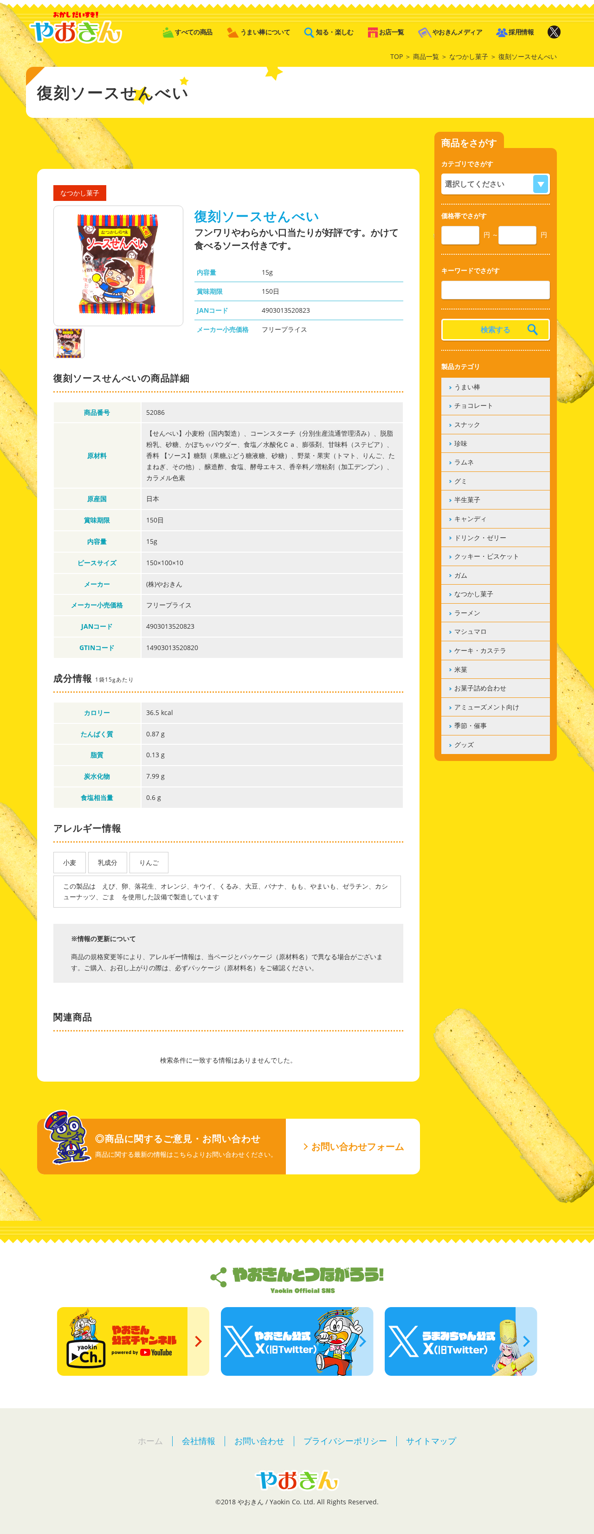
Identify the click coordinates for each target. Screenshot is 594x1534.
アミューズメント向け (486, 707)
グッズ (464, 744)
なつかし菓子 (468, 56)
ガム (460, 575)
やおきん (75, 28)
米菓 (460, 669)
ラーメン (467, 612)
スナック (467, 424)
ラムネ (464, 462)
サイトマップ (431, 1440)
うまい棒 (467, 386)
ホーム (150, 1440)
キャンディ (470, 518)
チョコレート (473, 405)
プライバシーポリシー (345, 1440)
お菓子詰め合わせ (480, 687)
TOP (396, 56)
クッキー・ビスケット (486, 556)
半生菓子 (467, 499)
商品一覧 (426, 56)
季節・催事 (470, 725)
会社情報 (198, 1440)
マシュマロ (470, 631)
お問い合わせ (259, 1440)
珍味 (460, 443)
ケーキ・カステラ (480, 650)
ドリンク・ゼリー (480, 537)
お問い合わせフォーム (357, 1146)
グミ (460, 481)
